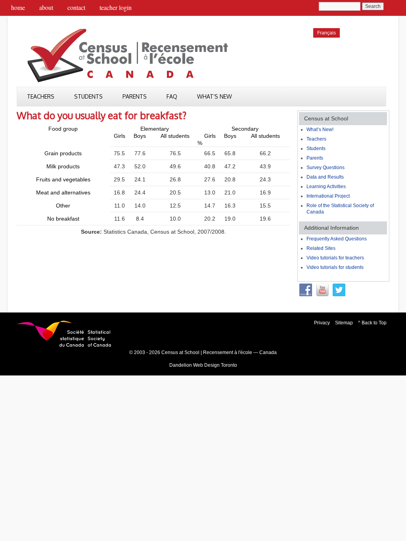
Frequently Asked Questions (336, 239)
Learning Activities (326, 186)
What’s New (214, 96)
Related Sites (320, 248)
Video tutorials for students (335, 267)
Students (88, 96)
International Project (328, 196)
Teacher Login (116, 7)
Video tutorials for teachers (335, 258)
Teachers (40, 96)
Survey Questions (325, 167)
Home (18, 7)
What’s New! (319, 129)
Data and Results (325, 177)
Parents (135, 96)
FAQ (172, 96)
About (46, 7)
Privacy (322, 323)
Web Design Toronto (215, 365)
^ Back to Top (372, 323)
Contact (76, 7)
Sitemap (344, 323)
